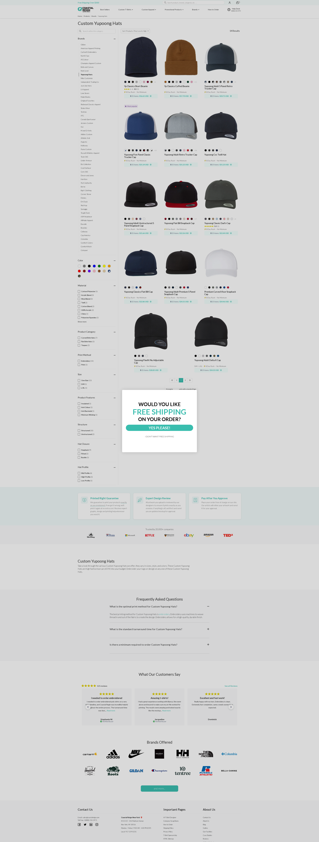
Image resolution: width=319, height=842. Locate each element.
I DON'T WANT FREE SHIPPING (159, 436)
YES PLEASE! (159, 428)
